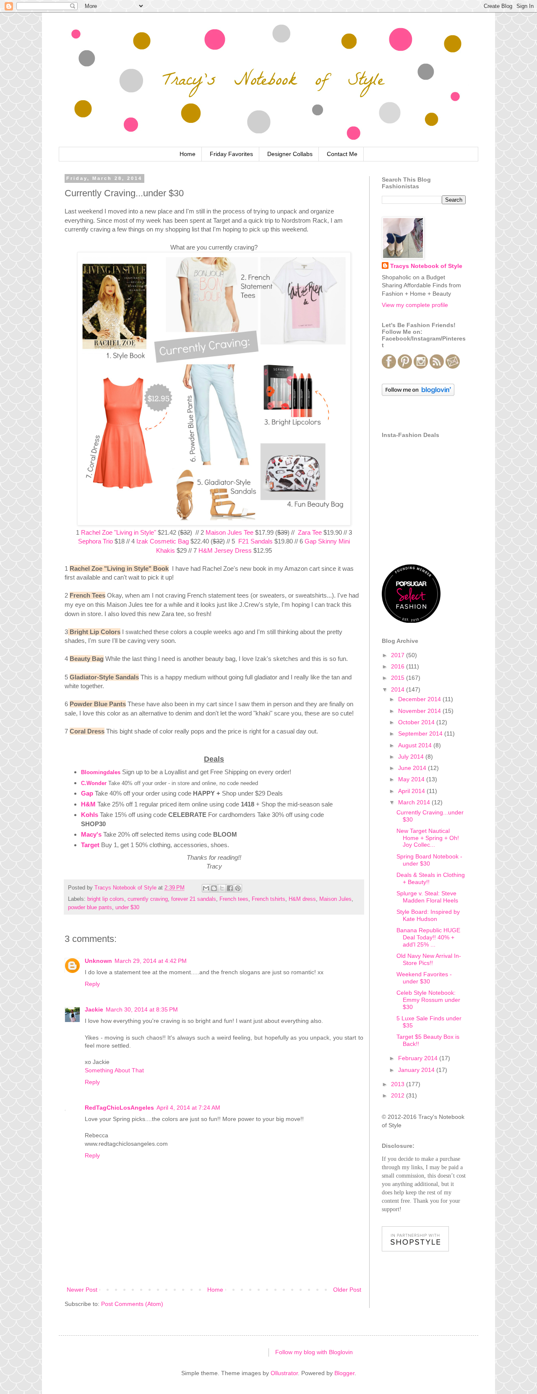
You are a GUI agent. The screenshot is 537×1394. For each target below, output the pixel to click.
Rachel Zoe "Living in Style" (118, 532)
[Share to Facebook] (230, 888)
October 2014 (417, 722)
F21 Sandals (255, 541)
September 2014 (421, 733)
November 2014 (420, 710)
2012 (398, 1095)
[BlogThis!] (214, 888)
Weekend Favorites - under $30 (424, 978)
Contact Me (342, 154)
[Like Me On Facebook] (389, 366)
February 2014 (418, 1058)
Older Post (347, 1289)
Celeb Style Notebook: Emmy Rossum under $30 (428, 999)
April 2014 (412, 791)
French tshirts (268, 899)
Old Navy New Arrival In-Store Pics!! (428, 959)
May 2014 (412, 779)
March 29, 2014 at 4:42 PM (151, 960)
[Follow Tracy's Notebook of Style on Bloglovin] (418, 393)
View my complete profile (415, 305)
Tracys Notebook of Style (426, 266)
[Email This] (206, 888)
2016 (398, 666)
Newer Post (82, 1289)
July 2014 (411, 756)
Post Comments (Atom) (132, 1303)
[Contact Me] (453, 366)
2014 (398, 689)
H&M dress (302, 899)
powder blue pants (90, 907)
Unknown (98, 960)
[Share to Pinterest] (238, 888)
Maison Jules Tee (229, 532)
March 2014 (415, 802)
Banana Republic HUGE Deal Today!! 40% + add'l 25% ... (428, 937)
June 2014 (413, 768)
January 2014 (417, 1069)
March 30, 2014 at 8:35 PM (142, 1009)
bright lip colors (105, 899)
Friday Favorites (231, 154)
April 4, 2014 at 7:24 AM (188, 1107)
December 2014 (420, 699)
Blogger (344, 1373)
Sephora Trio (95, 541)
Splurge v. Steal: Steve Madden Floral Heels (427, 897)
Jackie (94, 1009)
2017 (398, 655)
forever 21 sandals (193, 899)
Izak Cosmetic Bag (162, 541)
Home (188, 154)
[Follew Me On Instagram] (421, 366)
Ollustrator (284, 1373)
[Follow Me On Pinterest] (405, 366)
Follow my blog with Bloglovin (314, 1352)
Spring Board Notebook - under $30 (429, 860)
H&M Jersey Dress (225, 550)
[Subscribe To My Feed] (437, 366)
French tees (233, 899)
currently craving (148, 899)
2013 (398, 1084)
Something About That (114, 1070)
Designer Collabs (290, 154)
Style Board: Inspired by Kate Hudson (428, 915)
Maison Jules (335, 899)
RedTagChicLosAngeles (119, 1107)
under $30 (127, 907)
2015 (398, 677)
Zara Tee (310, 532)
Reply (92, 983)
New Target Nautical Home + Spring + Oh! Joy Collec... (427, 837)
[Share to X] (222, 888)
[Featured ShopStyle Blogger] (415, 1249)
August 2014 (415, 745)
